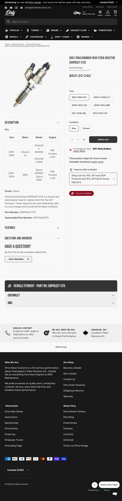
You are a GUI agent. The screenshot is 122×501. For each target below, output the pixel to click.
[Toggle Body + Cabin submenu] (71, 37)
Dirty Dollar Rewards (74, 385)
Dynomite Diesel (33, 44)
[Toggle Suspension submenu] (45, 37)
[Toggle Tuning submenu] (41, 30)
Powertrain (105, 30)
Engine (54, 30)
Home (7, 44)
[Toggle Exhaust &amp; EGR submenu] (89, 30)
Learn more (97, 161)
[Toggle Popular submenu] (21, 30)
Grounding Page (13, 445)
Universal (68, 439)
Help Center (112, 7)
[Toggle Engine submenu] (61, 30)
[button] (115, 13)
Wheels (14, 37)
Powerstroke (70, 422)
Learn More (79, 151)
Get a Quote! (69, 373)
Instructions (88, 7)
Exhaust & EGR (78, 30)
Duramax (68, 428)
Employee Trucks (14, 439)
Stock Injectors (18, 44)
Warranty (68, 396)
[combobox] (61, 21)
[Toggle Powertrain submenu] (114, 30)
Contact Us (69, 379)
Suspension (36, 37)
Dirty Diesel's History (74, 411)
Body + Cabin (62, 37)
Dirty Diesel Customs (19, 484)
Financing (10, 434)
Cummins (68, 434)
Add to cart (103, 139)
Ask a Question (16, 259)
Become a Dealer (72, 367)
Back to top (61, 347)
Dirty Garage (35, 2)
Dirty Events (11, 428)
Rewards (100, 7)
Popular (14, 30)
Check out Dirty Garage (75, 445)
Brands (85, 37)
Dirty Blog (68, 417)
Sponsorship (11, 422)
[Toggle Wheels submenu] (20, 37)
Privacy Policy (93, 490)
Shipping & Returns (73, 390)
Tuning (35, 30)
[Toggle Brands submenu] (92, 37)
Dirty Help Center (14, 411)
